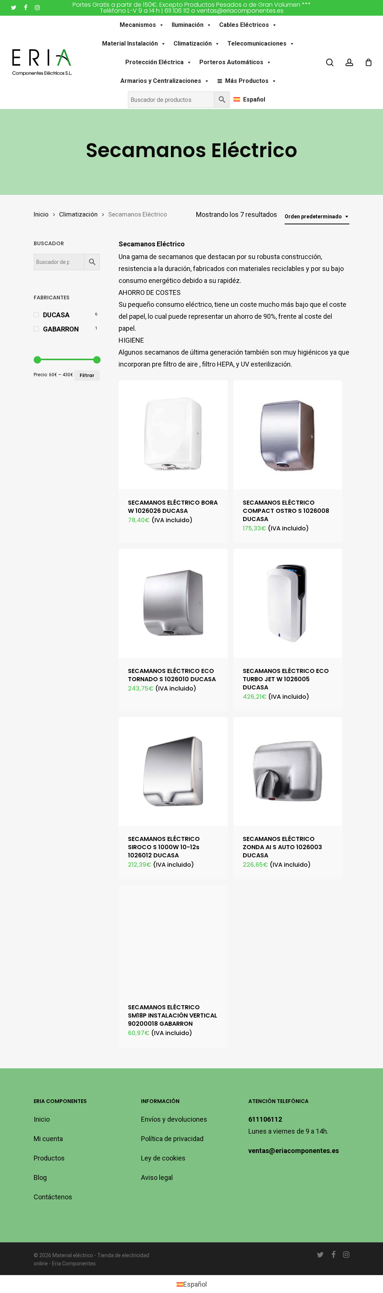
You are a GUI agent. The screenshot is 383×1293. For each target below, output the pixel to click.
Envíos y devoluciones (174, 1119)
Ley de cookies (163, 1158)
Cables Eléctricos (244, 24)
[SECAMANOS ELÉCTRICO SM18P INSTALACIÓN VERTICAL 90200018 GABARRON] (173, 939)
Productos (49, 1158)
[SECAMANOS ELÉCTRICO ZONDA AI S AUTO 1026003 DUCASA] (288, 771)
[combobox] (317, 216)
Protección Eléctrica (154, 62)
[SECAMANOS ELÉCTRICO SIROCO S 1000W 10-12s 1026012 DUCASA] (173, 771)
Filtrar (87, 375)
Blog (40, 1177)
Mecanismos (138, 24)
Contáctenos (53, 1197)
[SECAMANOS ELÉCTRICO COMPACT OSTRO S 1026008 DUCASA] (288, 434)
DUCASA (56, 315)
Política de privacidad (172, 1139)
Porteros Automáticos (231, 62)
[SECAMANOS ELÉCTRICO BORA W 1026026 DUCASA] (173, 434)
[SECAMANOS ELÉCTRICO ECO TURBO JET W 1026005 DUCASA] (288, 603)
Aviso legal (157, 1177)
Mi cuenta (48, 1139)
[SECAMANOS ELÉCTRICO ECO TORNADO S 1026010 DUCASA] (173, 603)
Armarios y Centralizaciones (160, 80)
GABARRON (61, 329)
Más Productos (247, 80)
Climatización (193, 43)
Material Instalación (130, 43)
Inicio (41, 214)
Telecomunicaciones (257, 43)
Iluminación (187, 24)
